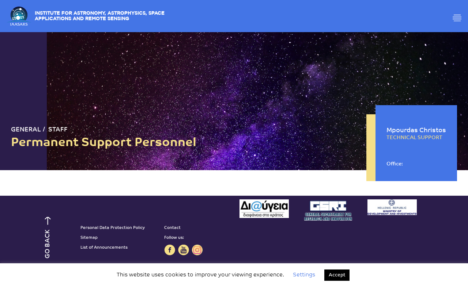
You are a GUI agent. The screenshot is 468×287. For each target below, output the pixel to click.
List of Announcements (104, 248)
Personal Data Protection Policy (112, 228)
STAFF (58, 130)
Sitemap (89, 238)
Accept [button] (337, 275)
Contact (172, 228)
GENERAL (26, 130)
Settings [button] (304, 275)
